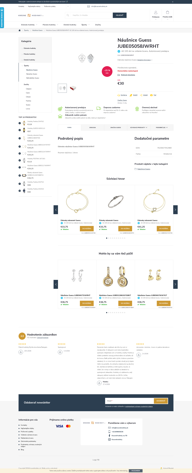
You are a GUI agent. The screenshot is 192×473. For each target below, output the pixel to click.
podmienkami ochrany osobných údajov (139, 406)
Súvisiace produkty (137, 127)
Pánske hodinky (29, 54)
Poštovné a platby (50, 6)
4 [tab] (112, 238)
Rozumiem (136, 471)
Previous (56, 209)
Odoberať (160, 401)
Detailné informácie (144, 60)
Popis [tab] (69, 127)
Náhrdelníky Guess (32, 78)
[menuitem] (29, 24)
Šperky (26, 66)
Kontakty (21, 6)
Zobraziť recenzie (42, 338)
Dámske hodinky (30, 48)
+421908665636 (117, 432)
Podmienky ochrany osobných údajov (31, 445)
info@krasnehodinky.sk (120, 428)
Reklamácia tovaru (27, 438)
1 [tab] (106, 238)
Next (175, 209)
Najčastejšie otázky (34, 6)
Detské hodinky (29, 60)
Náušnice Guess (32, 70)
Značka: (122, 100)
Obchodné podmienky (28, 441)
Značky (26, 84)
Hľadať (119, 15)
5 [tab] (114, 238)
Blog (22, 450)
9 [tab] (122, 238)
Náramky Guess (31, 74)
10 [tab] (124, 238)
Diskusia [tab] (92, 127)
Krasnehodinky (117, 439)
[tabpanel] (77, 209)
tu (126, 471)
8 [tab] (120, 238)
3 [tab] (110, 238)
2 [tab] (108, 238)
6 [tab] (116, 238)
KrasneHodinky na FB (119, 436)
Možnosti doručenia (128, 75)
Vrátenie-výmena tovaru (29, 435)
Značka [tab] (115, 127)
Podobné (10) (160, 127)
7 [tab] (118, 238)
